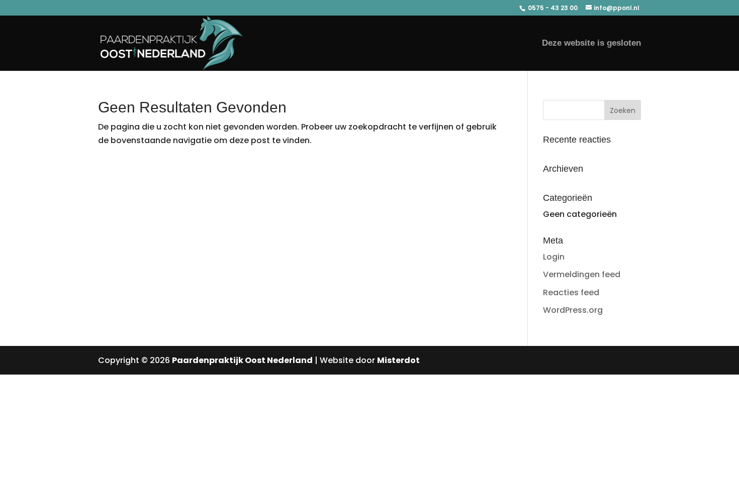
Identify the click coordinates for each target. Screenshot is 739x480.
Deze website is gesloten (591, 44)
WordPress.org (573, 310)
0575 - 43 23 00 (552, 8)
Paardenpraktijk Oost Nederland (242, 360)
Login (554, 257)
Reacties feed (571, 292)
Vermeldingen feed (581, 274)
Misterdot (398, 360)
